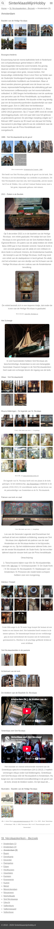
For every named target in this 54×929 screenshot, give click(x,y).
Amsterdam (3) (43, 8)
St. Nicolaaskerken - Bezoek (22, 8)
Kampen (7, 876)
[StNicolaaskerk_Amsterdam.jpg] (7, 43)
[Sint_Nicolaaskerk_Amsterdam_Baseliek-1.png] (7, 399)
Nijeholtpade (9, 896)
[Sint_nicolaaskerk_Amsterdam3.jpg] (33, 439)
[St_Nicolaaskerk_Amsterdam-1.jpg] (20, 659)
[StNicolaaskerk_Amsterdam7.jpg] (7, 617)
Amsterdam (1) (9, 843)
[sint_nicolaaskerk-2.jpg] (7, 591)
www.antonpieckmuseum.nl (21, 821)
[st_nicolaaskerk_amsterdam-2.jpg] (7, 159)
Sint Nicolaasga (11, 899)
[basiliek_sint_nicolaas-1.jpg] (20, 591)
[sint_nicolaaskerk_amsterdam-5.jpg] (7, 386)
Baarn (6, 853)
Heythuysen (9, 870)
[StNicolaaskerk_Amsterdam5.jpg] (20, 680)
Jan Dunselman (33, 484)
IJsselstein (8, 873)
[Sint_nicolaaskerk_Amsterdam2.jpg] (20, 439)
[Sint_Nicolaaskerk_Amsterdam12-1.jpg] (7, 680)
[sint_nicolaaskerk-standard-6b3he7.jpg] (7, 798)
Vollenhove (9, 912)
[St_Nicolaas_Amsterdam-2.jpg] (46, 420)
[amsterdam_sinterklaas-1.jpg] (33, 30)
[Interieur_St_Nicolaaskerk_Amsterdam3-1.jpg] (20, 386)
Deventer (8, 860)
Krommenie (9, 879)
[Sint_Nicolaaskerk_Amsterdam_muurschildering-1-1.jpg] (33, 420)
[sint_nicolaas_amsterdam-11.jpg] (46, 30)
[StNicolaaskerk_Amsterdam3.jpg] (20, 399)
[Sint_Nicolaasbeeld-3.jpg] (20, 146)
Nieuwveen (9, 892)
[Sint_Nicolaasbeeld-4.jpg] (46, 146)
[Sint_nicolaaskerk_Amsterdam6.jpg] (20, 453)
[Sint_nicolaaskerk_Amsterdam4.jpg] (46, 439)
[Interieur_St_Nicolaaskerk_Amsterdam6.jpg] (20, 617)
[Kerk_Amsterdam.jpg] (7, 420)
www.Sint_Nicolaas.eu (31, 314)
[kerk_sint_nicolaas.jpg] (7, 30)
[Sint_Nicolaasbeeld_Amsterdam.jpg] (7, 146)
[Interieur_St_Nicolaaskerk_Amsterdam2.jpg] (33, 604)
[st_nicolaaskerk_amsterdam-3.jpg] (46, 798)
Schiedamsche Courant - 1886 (33, 169)
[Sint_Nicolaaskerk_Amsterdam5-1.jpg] (20, 43)
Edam (6, 866)
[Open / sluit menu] (51, 3)
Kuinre (6, 883)
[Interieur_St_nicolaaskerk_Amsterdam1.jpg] (7, 604)
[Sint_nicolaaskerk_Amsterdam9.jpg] (7, 465)
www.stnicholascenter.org (31, 475)
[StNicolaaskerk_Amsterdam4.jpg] (33, 680)
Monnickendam (10, 889)
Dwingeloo (8, 863)
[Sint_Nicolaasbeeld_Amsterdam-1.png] (20, 159)
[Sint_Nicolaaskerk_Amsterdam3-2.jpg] (33, 146)
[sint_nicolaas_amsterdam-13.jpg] (7, 811)
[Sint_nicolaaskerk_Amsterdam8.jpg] (46, 453)
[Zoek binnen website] (3, 3)
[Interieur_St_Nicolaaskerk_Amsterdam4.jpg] (46, 604)
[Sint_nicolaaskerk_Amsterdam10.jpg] (20, 465)
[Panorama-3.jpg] (33, 798)
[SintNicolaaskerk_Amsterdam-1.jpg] (7, 659)
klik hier (14, 566)
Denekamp (8, 857)
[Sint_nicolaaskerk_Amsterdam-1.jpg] (7, 439)
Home (4, 8)
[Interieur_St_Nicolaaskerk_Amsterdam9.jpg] (46, 591)
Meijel (6, 886)
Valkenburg (9, 905)
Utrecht (7, 902)
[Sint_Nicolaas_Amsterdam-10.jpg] (46, 386)
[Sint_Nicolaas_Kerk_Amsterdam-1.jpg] (33, 386)
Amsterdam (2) (9, 847)
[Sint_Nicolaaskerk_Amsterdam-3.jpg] (20, 798)
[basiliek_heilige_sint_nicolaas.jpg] (20, 30)
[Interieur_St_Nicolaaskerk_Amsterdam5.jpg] (20, 604)
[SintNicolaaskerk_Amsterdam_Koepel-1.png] (33, 591)
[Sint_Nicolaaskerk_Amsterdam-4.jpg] (20, 420)
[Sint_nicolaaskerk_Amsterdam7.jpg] (33, 453)
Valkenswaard (10, 909)
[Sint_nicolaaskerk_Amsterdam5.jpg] (7, 453)
